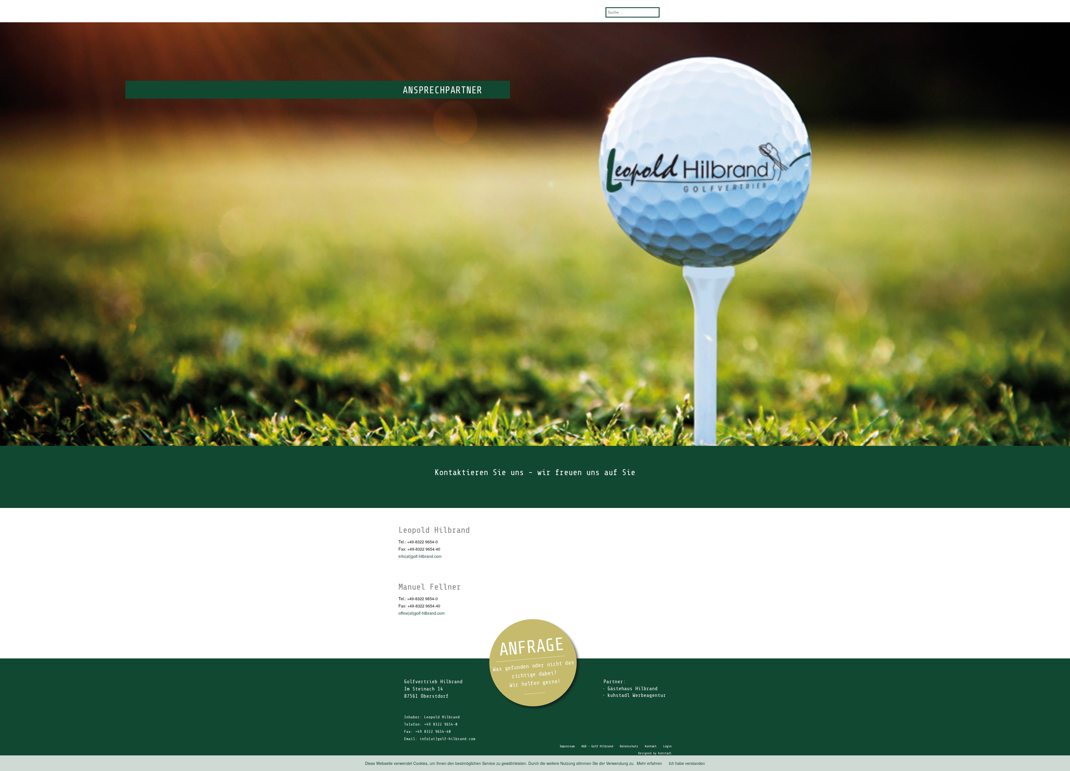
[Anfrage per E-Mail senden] (535, 665)
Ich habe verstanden (687, 763)
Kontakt (650, 746)
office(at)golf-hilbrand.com (421, 613)
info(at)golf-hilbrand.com (420, 556)
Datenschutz (629, 746)
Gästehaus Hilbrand (632, 688)
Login (667, 746)
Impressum (567, 746)
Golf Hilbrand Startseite (535, 11)
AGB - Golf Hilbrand (597, 746)
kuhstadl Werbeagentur (636, 695)
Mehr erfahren (649, 763)
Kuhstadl (665, 753)
